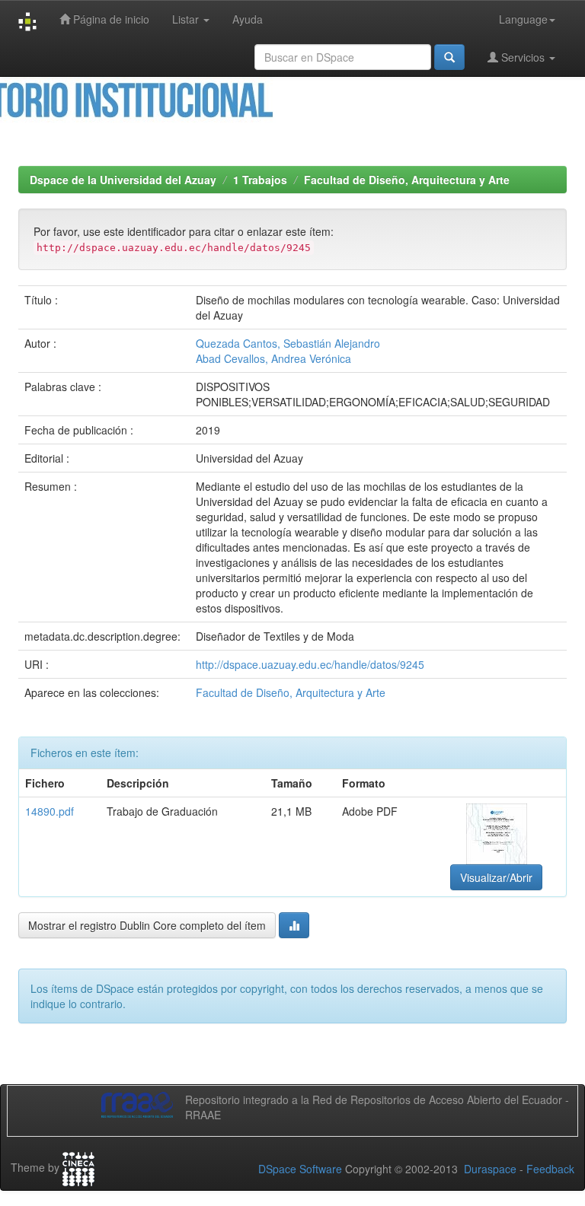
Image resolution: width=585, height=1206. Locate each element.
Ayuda (247, 19)
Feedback (550, 1168)
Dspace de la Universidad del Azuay (123, 179)
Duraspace (490, 1168)
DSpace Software (300, 1168)
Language (523, 19)
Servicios (523, 57)
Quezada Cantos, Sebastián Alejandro (288, 343)
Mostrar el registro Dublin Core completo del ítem (147, 925)
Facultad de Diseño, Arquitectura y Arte (407, 179)
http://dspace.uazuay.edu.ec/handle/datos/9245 (310, 664)
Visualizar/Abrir (496, 877)
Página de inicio (109, 19)
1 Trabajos (260, 179)
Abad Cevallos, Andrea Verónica (273, 358)
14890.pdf (49, 811)
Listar (187, 19)
